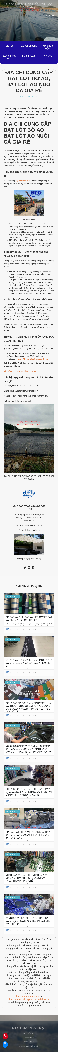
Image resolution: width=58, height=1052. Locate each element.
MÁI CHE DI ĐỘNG (48, 47)
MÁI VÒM (48, 56)
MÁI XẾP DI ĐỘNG (29, 46)
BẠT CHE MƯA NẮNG (9, 57)
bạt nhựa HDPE (23, 180)
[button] (50, 15)
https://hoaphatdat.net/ (28, 996)
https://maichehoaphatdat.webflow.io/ (20, 371)
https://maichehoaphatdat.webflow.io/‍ (29, 999)
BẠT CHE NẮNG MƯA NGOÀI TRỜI (29, 507)
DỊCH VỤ (9, 46)
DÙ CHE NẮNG (28, 56)
